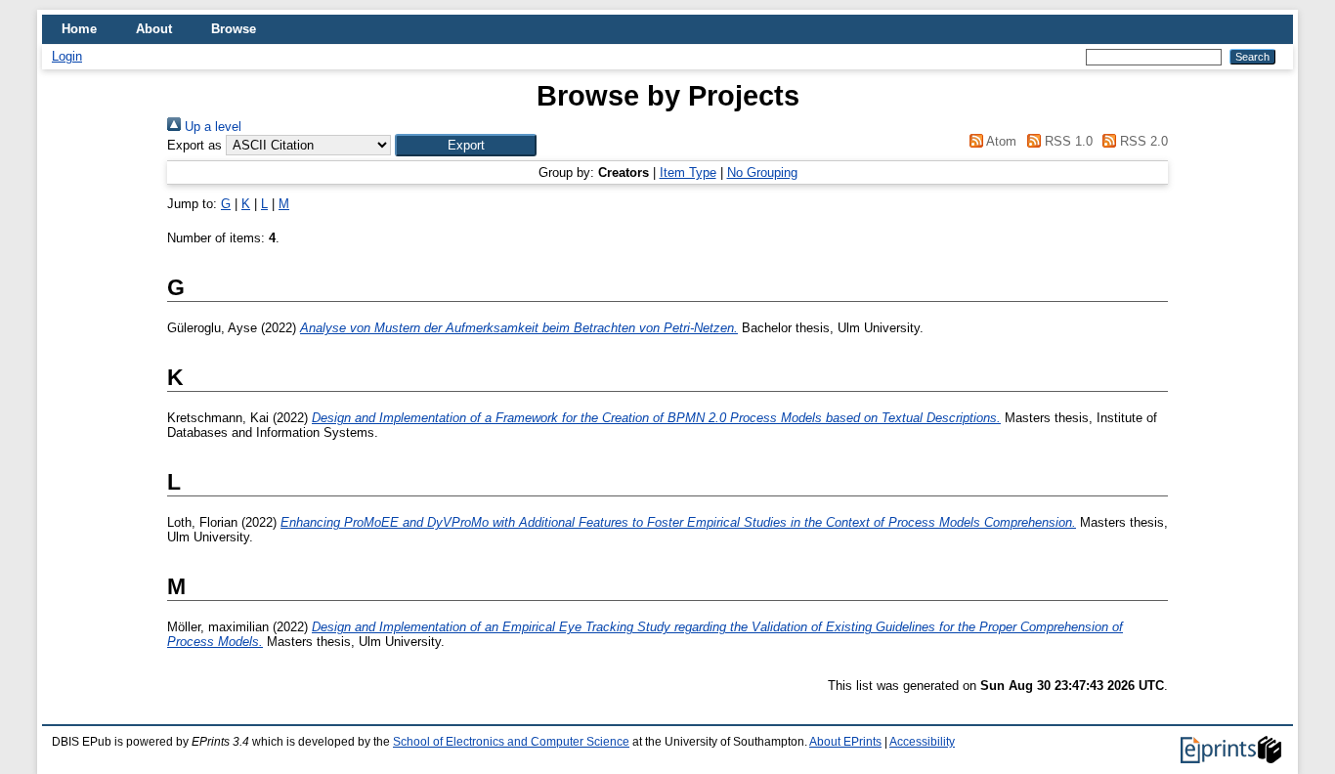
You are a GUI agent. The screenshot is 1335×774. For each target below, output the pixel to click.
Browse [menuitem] (233, 29)
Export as (194, 145)
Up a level (211, 126)
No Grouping (762, 172)
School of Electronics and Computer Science (511, 742)
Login (67, 56)
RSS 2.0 (1142, 141)
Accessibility (922, 742)
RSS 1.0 (1066, 141)
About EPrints (845, 742)
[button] (466, 145)
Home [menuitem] (79, 29)
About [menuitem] (154, 29)
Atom (999, 141)
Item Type (688, 172)
